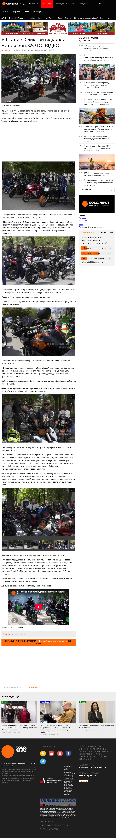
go (112, 18)
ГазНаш (68, 18)
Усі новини (86, 190)
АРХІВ (3, 18)
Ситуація (83, 4)
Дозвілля (47, 4)
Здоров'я (16, 12)
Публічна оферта (49, 829)
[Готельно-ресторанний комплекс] (58, 28)
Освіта (26, 12)
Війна (60, 18)
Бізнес (73, 4)
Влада (22, 4)
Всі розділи (38, 12)
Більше (104, 232)
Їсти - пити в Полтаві (46, 18)
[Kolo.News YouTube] (97, 204)
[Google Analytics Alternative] (83, 781)
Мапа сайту (46, 821)
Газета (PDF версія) (17, 18)
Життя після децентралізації (86, 18)
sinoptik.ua (101, 227)
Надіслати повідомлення (54, 825)
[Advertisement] (38, 141)
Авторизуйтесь (34, 688)
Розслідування (61, 4)
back (108, 18)
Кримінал (32, 18)
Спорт (5, 12)
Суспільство (34, 4)
